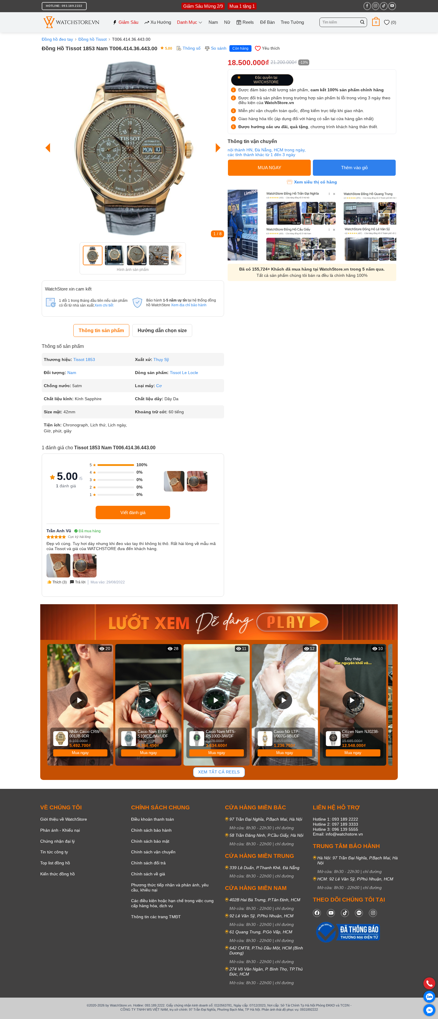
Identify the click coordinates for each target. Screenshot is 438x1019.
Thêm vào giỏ (354, 167)
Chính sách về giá (148, 874)
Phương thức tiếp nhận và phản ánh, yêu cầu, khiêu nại (170, 887)
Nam (213, 22)
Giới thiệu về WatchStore (63, 819)
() (393, 22)
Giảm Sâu (128, 22)
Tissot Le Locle (184, 372)
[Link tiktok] (345, 913)
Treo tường (292, 22)
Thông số (192, 48)
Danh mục (187, 22)
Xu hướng (160, 22)
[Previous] (49, 148)
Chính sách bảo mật (150, 841)
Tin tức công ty (54, 852)
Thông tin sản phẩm (101, 330)
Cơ (159, 385)
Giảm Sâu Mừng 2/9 (203, 6)
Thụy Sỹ (161, 359)
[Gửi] (362, 22)
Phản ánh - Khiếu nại (60, 830)
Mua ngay (80, 752)
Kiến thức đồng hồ (57, 874)
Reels (248, 22)
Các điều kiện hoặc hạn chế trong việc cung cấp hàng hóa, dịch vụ (172, 903)
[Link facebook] (317, 913)
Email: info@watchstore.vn (338, 834)
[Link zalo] (359, 913)
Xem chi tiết (103, 305)
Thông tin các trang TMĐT (156, 916)
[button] (376, 22)
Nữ (227, 22)
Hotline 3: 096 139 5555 (335, 829)
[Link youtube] (331, 913)
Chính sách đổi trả (148, 863)
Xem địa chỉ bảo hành (188, 305)
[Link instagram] (373, 913)
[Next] (216, 148)
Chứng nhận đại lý (57, 841)
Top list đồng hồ (55, 863)
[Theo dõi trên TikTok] (383, 6)
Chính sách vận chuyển (153, 852)
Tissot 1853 (84, 359)
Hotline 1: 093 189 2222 (335, 819)
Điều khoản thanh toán (152, 819)
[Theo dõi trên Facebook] (367, 6)
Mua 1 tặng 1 (242, 6)
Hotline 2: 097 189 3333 (335, 824)
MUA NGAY (269, 167)
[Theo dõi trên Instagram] (375, 6)
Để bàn (267, 22)
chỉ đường (284, 827)
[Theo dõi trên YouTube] (392, 6)
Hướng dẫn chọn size (162, 330)
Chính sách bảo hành (151, 830)
